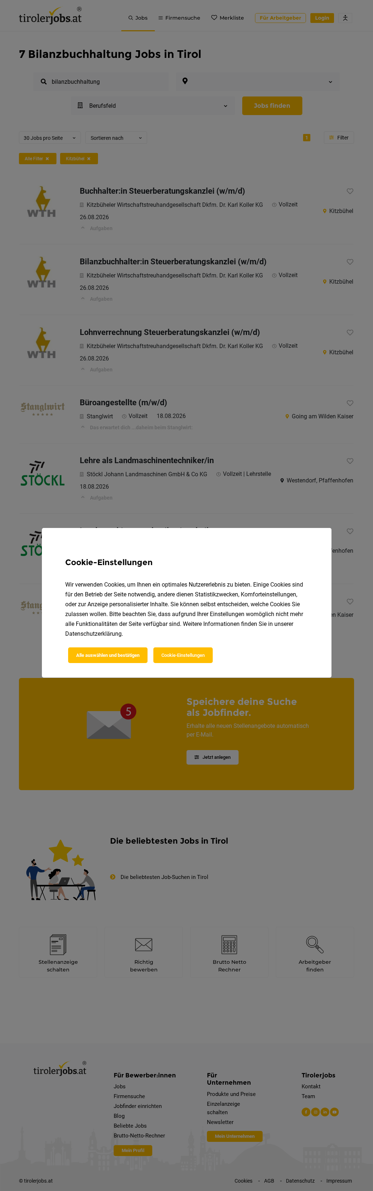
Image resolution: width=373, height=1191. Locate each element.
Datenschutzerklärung (93, 633)
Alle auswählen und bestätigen (108, 655)
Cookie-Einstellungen (183, 655)
